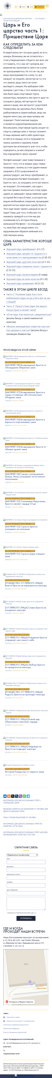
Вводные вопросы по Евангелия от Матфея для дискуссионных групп (25, 810)
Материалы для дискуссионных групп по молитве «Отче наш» (22, 825)
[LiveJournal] (16, 796)
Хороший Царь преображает (21, 249)
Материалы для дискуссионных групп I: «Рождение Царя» (22, 801)
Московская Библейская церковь (17, 18)
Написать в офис (13, 1017)
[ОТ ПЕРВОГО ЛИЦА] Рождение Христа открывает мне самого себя (26, 639)
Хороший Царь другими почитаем (24, 261)
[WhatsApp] (24, 796)
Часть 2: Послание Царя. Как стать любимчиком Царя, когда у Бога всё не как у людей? (28, 298)
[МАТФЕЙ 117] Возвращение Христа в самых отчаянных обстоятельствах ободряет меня (25, 395)
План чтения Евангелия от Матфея (19, 817)
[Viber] (20, 796)
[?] (32, 913)
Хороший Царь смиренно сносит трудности (29, 266)
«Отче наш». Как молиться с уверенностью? (28, 314)
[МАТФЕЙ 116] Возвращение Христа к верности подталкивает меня (25, 421)
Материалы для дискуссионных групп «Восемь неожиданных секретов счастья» (25, 833)
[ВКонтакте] (5, 796)
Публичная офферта (11, 1028)
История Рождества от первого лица (24, 771)
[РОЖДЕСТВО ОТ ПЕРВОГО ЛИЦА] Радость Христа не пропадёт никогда (25, 693)
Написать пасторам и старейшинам (20, 1021)
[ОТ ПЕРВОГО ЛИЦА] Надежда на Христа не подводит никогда (23, 748)
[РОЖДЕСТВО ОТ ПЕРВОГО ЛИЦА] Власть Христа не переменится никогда (26, 584)
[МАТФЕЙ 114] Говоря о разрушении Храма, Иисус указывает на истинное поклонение (25, 476)
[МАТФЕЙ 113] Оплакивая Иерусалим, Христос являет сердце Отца (25, 502)
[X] (12, 796)
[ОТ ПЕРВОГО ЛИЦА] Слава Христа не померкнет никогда (25, 609)
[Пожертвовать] (16, 7)
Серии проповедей (11, 21)
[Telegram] (28, 796)
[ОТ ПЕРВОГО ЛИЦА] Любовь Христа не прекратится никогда (25, 666)
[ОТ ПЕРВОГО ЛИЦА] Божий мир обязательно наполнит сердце (22, 720)
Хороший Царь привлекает (20, 283)
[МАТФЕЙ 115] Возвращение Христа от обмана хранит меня (25, 448)
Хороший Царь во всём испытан (22, 279)
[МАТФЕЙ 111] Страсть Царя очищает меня (25, 555)
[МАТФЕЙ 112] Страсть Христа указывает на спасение (21, 528)
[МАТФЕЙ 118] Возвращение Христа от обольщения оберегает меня (25, 366)
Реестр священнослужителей (14, 1032)
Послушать (40, 18)
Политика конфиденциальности (15, 1025)
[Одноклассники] (9, 796)
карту (20, 945)
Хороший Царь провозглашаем (22, 274)
